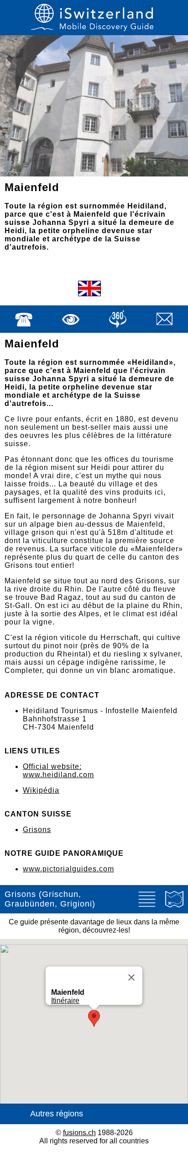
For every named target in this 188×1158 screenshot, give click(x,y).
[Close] (131, 977)
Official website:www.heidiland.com (58, 771)
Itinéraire (65, 1000)
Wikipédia (41, 790)
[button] (94, 1018)
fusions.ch (79, 1133)
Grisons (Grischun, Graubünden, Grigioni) (50, 899)
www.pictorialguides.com (68, 869)
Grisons (37, 829)
